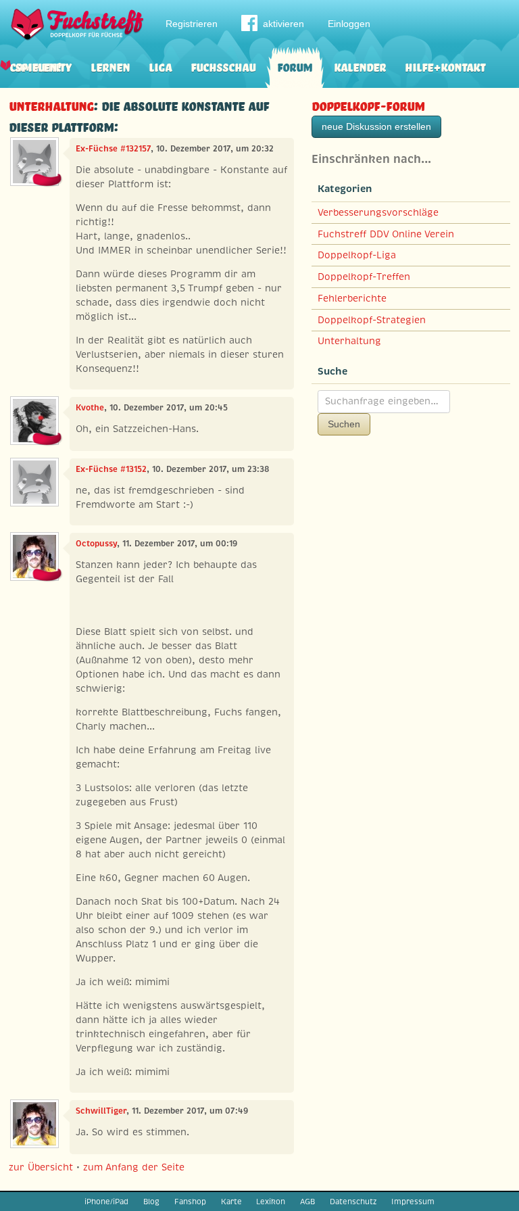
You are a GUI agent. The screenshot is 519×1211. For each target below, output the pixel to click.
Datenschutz (353, 1201)
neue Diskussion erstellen (376, 126)
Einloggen (349, 23)
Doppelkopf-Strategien (372, 320)
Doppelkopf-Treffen (364, 276)
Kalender (360, 65)
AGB (307, 1201)
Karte (231, 1201)
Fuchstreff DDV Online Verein (386, 234)
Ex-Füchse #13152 (111, 469)
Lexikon (270, 1201)
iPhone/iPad (106, 1201)
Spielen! (38, 65)
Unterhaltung (51, 104)
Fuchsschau (223, 65)
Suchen (344, 424)
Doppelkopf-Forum (368, 104)
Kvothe (90, 407)
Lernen (110, 65)
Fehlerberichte (352, 298)
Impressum (413, 1201)
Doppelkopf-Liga (357, 255)
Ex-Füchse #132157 (113, 148)
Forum (294, 65)
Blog (151, 1201)
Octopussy (96, 543)
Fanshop (190, 1201)
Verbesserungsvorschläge (378, 212)
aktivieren (283, 23)
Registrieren (192, 23)
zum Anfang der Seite (133, 1167)
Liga (160, 65)
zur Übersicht (41, 1167)
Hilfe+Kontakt (445, 65)
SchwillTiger (101, 1111)
